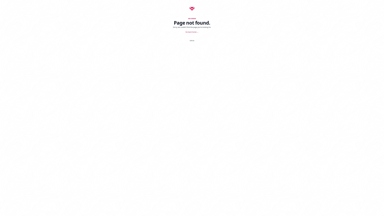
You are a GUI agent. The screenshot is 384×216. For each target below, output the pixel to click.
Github (192, 41)
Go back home (192, 32)
